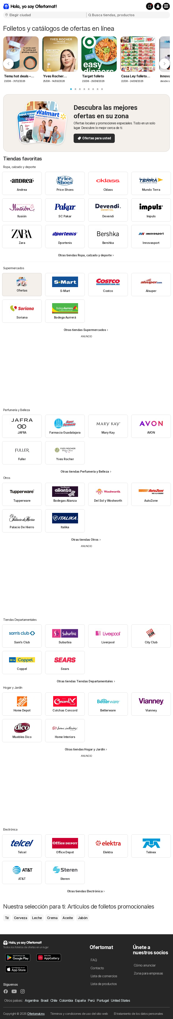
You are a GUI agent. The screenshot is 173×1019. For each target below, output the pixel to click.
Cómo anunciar (144, 965)
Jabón (82, 918)
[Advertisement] (86, 370)
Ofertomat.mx (36, 1013)
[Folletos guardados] (149, 6)
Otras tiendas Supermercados (85, 330)
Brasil (44, 1000)
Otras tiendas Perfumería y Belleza (85, 471)
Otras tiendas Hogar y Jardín (85, 749)
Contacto (97, 968)
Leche (37, 918)
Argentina (31, 1000)
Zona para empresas (148, 973)
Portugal (103, 1000)
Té (7, 918)
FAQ (94, 960)
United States (120, 1000)
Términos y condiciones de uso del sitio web (79, 1013)
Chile (53, 1000)
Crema (52, 918)
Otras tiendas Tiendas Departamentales (85, 681)
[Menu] (166, 6)
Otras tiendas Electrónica (85, 891)
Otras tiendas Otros (84, 539)
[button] (157, 6)
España (80, 1000)
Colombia (66, 1000)
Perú (91, 1000)
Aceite (67, 918)
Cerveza (20, 918)
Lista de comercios (104, 976)
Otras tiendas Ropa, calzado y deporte (85, 255)
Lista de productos (104, 984)
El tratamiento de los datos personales (138, 1013)
